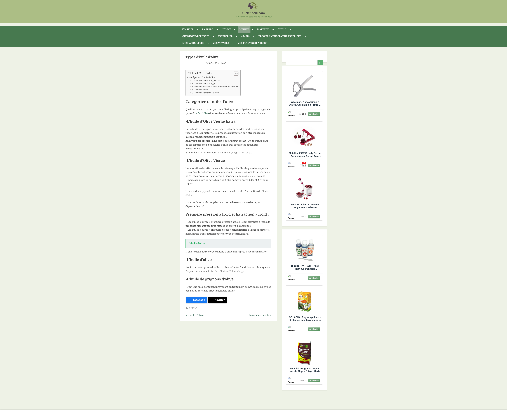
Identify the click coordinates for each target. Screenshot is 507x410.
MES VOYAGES (221, 43)
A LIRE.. (245, 36)
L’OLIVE (226, 29)
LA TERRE (207, 29)
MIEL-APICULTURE (193, 43)
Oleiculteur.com (253, 13)
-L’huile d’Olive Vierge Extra (207, 80)
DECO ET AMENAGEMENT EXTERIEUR (279, 36)
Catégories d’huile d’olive (202, 77)
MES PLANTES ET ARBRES (252, 43)
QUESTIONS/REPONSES (195, 36)
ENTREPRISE (225, 36)
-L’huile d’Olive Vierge (204, 84)
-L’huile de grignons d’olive (206, 93)
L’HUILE (244, 29)
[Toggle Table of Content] (235, 73)
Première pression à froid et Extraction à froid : (216, 87)
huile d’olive (202, 113)
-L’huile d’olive (201, 90)
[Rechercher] (320, 62)
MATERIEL (263, 29)
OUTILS (282, 29)
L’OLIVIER (188, 29)
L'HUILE (193, 308)
